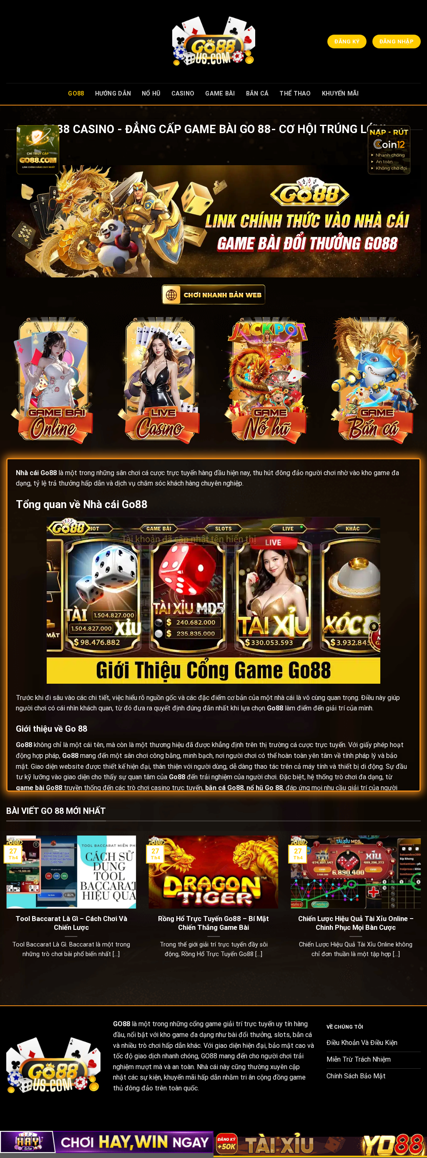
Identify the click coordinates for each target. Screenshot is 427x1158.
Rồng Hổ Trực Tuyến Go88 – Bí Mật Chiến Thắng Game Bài (213, 923)
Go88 (76, 93)
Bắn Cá (257, 93)
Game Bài (220, 93)
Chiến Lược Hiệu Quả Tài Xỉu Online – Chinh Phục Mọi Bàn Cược (356, 923)
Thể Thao (295, 93)
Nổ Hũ (151, 93)
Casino (183, 93)
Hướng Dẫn (113, 93)
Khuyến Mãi (340, 93)
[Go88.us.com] (213, 41)
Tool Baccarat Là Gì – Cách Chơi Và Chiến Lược (71, 923)
